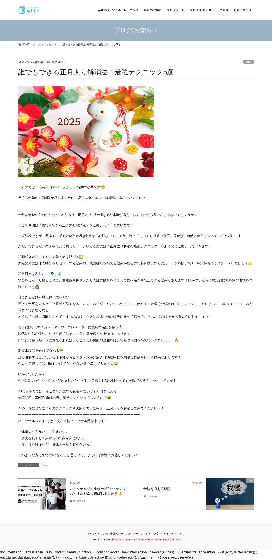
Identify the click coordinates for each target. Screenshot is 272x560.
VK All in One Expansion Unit (164, 539)
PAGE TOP (261, 539)
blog (248, 61)
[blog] (42, 494)
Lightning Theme (134, 539)
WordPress (112, 539)
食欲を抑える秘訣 (157, 489)
